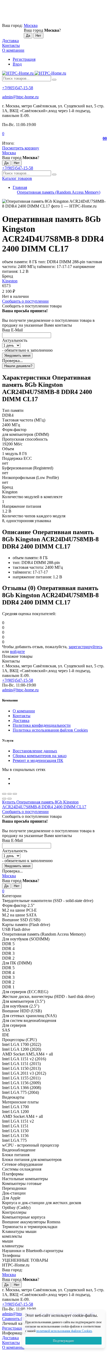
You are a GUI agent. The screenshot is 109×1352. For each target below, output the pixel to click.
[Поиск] (54, 79)
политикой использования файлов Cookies (64, 1331)
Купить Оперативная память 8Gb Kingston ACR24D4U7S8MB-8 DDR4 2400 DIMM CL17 (44, 804)
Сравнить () (13, 1318)
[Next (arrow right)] (9, 798)
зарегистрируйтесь (85, 646)
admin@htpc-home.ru (20, 97)
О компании (13, 50)
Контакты (11, 45)
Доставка (10, 40)
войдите (17, 651)
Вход (17, 64)
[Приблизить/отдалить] (15, 794)
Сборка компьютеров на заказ (39, 755)
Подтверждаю (63, 1341)
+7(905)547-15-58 (17, 88)
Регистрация (24, 59)
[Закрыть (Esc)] (4, 794)
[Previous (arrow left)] (4, 798)
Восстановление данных (35, 751)
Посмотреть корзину (20, 148)
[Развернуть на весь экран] (9, 794)
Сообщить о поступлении (25, 301)
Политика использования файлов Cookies (50, 730)
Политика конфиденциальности (42, 725)
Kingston (9, 281)
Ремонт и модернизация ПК (38, 760)
